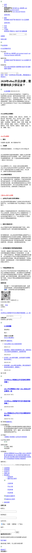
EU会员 (3, 48)
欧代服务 (24, 455)
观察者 (14, 524)
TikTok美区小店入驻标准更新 (13, 344)
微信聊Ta (11, 337)
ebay (18, 8)
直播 (8, 524)
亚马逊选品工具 (10, 455)
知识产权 (12, 19)
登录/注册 (3, 39)
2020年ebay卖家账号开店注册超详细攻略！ (16, 313)
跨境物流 (7, 19)
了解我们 (7, 437)
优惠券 (3, 36)
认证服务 (26, 19)
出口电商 (18, 455)
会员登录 (5, 45)
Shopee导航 (18, 453)
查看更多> (9, 340)
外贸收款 (17, 458)
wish (25, 8)
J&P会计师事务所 (9, 453)
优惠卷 (9, 68)
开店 (5, 26)
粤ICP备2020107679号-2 (8, 465)
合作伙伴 (18, 437)
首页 (5, 4)
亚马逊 (15, 8)
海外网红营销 (14, 457)
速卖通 (22, 8)
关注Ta (6, 337)
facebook (12, 10)
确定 (5, 540)
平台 (5, 6)
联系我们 (12, 437)
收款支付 (18, 19)
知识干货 (18, 31)
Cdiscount (17, 11)
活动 (5, 27)
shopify (17, 10)
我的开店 (8, 48)
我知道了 (3, 549)
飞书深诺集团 (10, 458)
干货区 (6, 29)
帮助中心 (12, 31)
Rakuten (23, 11)
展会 (3, 524)
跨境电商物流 (22, 457)
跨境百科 (7, 31)
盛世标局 (23, 458)
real (14, 11)
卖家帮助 (19, 66)
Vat (22, 19)
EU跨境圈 (7, 91)
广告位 (20, 524)
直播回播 (24, 31)
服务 (5, 18)
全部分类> (7, 14)
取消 (2, 540)
